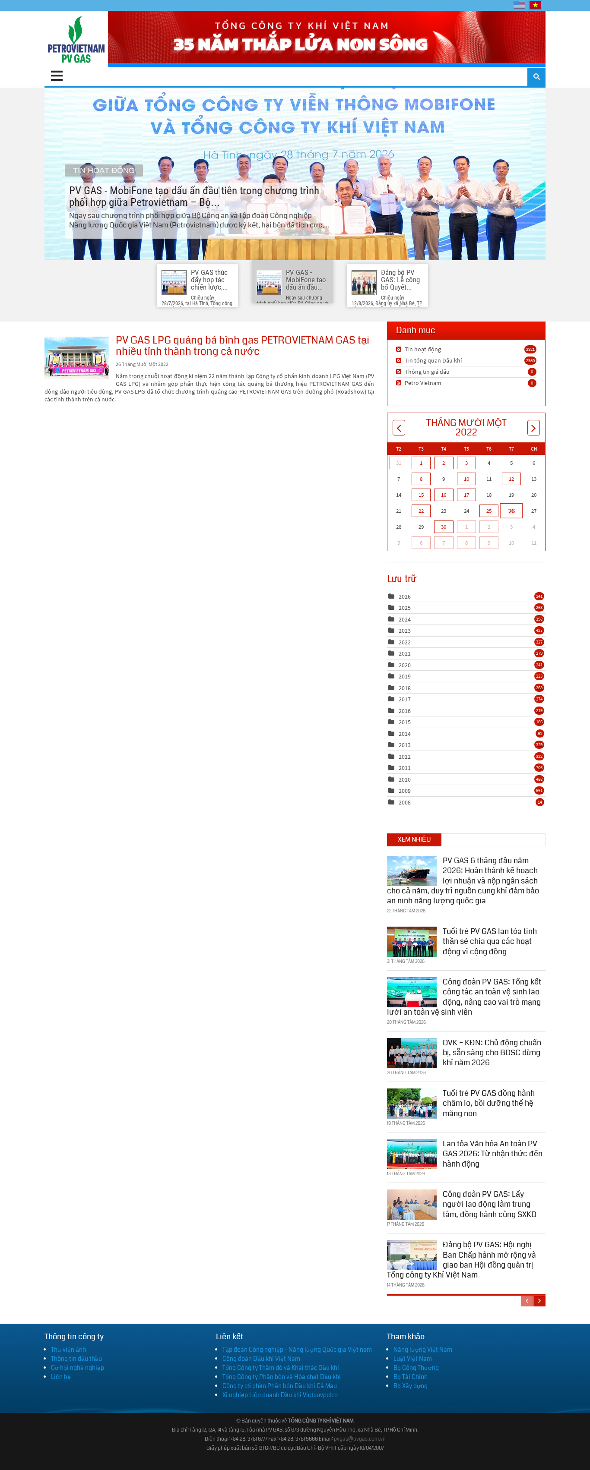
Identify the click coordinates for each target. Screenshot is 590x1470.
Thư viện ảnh (68, 1349)
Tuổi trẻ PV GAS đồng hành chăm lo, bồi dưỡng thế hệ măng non (489, 1103)
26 (511, 510)
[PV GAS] (76, 39)
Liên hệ (61, 1376)
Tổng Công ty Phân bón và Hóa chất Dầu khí (281, 1376)
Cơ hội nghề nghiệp (77, 1367)
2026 (405, 596)
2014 (405, 734)
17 (466, 494)
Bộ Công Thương (416, 1367)
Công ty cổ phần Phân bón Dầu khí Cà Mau (279, 1386)
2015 (405, 722)
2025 (405, 608)
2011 (405, 768)
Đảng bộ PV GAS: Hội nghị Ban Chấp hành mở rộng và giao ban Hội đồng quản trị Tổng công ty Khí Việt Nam (461, 1260)
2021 (405, 653)
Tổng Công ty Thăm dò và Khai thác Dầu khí (280, 1367)
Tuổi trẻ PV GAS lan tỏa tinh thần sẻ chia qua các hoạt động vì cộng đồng (490, 941)
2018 (405, 688)
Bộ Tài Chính (410, 1376)
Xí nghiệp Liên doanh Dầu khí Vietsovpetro (280, 1395)
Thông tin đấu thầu (76, 1358)
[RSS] (399, 349)
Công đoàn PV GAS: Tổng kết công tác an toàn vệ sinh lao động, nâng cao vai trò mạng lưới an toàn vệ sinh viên (464, 997)
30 (443, 526)
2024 (405, 619)
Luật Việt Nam (412, 1358)
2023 (405, 630)
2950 (530, 360)
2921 (530, 349)
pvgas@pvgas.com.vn (360, 1439)
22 (421, 510)
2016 (405, 711)
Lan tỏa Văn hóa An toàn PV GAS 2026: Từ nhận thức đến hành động (492, 1154)
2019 (405, 676)
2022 (405, 642)
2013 (405, 745)
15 (421, 494)
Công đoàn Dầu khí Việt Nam (261, 1358)
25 (489, 510)
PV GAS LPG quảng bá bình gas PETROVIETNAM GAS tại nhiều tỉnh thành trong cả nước (76, 358)
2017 (405, 699)
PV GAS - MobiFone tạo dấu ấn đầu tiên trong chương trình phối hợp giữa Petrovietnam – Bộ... (295, 174)
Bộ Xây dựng (410, 1386)
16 (443, 494)
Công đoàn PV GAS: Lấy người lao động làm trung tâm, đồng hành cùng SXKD (489, 1204)
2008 (405, 802)
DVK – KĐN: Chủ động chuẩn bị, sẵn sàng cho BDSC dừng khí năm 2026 (492, 1053)
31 (398, 463)
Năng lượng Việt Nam (422, 1349)
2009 (405, 791)
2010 (405, 779)
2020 (405, 665)
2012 (405, 756)
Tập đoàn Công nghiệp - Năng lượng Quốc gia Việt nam (297, 1349)
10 (466, 479)
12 (511, 479)
